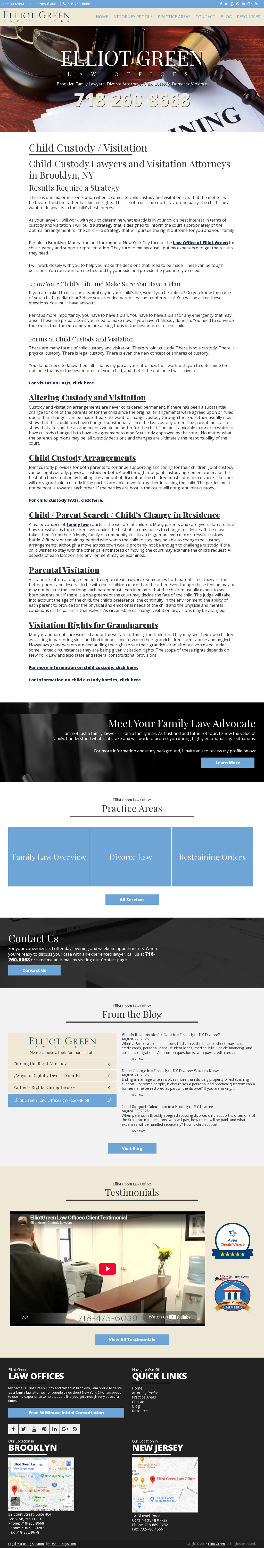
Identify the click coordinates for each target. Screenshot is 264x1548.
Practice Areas (144, 1397)
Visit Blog (132, 1148)
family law (78, 524)
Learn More (228, 763)
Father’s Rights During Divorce (44, 1087)
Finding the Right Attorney (40, 1063)
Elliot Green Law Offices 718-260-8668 (51, 1100)
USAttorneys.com (63, 1544)
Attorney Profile (145, 1392)
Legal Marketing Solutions (26, 1544)
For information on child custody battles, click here (85, 680)
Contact (138, 1401)
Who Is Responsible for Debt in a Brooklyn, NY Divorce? (171, 1034)
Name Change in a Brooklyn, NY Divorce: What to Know (170, 1070)
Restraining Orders (212, 857)
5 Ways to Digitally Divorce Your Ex (47, 1075)
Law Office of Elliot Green (200, 242)
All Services (132, 899)
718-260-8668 (78, 3)
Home (137, 1388)
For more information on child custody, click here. (83, 667)
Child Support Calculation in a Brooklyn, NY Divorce (167, 1106)
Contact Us (34, 970)
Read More (143, 1059)
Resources (141, 1410)
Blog (136, 1406)
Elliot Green (36, 17)
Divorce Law (130, 857)
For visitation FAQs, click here (61, 383)
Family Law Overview (49, 857)
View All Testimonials (132, 1339)
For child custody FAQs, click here (65, 500)
